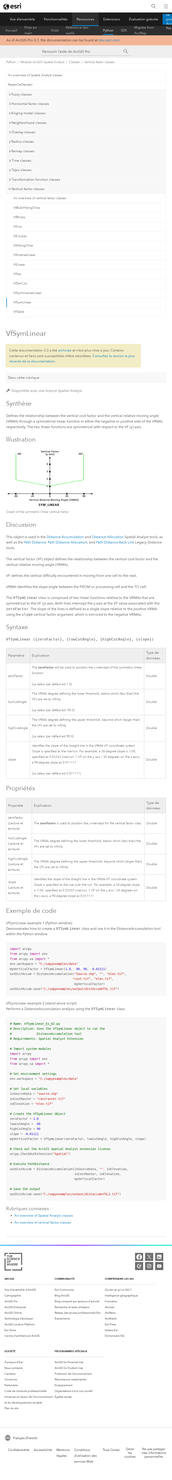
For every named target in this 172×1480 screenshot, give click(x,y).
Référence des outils (77, 30)
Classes (74, 62)
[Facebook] (139, 1257)
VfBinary (19, 217)
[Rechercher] (153, 6)
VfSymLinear (22, 302)
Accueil (11, 30)
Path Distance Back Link (115, 542)
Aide (55, 30)
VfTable (18, 312)
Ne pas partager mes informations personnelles (154, 1453)
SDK (124, 30)
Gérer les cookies (129, 1453)
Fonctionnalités (56, 19)
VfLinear (19, 264)
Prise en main (30, 30)
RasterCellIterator (20, 85)
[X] (149, 1257)
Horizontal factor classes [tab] (30, 104)
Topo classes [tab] (21, 170)
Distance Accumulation (65, 537)
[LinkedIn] (159, 1257)
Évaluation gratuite (143, 19)
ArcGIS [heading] (9, 1278)
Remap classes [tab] (22, 151)
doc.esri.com (109, 40)
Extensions (111, 19)
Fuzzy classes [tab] (21, 94)
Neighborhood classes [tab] (29, 123)
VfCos (17, 226)
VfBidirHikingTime (26, 208)
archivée (64, 350)
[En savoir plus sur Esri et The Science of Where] (13, 1262)
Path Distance (35, 542)
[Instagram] (149, 1266)
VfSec (17, 274)
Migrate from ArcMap (144, 30)
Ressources (85, 19)
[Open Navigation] (166, 6)
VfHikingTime (23, 245)
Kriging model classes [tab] (28, 113)
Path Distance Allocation (67, 542)
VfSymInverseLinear (27, 293)
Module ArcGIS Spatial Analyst (42, 62)
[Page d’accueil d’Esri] (12, 6)
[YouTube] (159, 1266)
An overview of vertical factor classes (39, 198)
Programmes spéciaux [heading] (71, 1351)
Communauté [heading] (65, 1278)
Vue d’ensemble (22, 19)
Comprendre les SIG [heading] (119, 1278)
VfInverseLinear (24, 255)
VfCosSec (20, 236)
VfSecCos (20, 283)
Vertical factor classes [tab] (28, 189)
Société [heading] (9, 1351)
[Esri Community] (139, 1266)
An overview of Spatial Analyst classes (35, 75)
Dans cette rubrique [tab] (23, 378)
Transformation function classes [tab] (35, 180)
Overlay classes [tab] (23, 132)
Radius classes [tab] (22, 142)
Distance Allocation (108, 537)
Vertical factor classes (99, 62)
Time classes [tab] (21, 161)
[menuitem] (29, 1290)
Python (108, 30)
